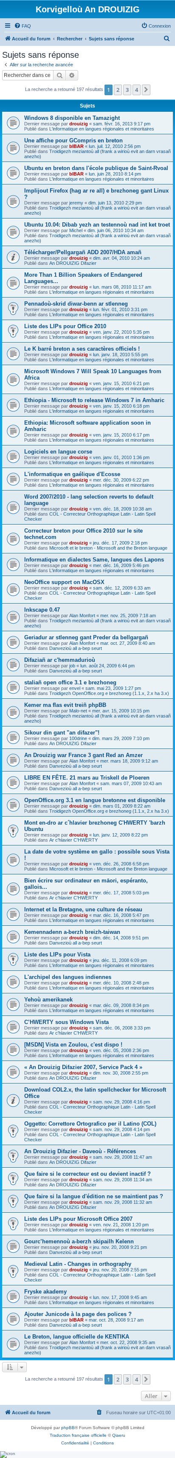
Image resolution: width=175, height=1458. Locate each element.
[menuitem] (22, 26)
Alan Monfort (82, 615)
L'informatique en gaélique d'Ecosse (72, 474)
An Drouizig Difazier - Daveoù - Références (80, 1151)
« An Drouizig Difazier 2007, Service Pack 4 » (83, 1067)
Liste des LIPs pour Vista (57, 954)
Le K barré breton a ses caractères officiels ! (82, 349)
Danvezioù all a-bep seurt (75, 648)
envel (74, 688)
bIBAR (76, 146)
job (72, 665)
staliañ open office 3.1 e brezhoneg (70, 682)
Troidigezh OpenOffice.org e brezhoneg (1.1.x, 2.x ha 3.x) (109, 693)
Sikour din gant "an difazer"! (61, 732)
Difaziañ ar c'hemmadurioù (59, 660)
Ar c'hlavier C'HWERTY (73, 839)
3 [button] (127, 90)
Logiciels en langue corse (58, 451)
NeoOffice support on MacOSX (64, 582)
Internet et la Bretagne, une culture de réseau (83, 909)
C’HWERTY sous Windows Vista (66, 1022)
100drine (78, 738)
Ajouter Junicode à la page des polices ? (78, 1314)
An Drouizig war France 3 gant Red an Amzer (83, 755)
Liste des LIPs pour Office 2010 (65, 326)
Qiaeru (118, 1435)
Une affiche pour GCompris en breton (73, 140)
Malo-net (78, 710)
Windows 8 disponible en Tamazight (72, 118)
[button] (146, 90)
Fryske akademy (45, 1291)
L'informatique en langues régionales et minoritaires (101, 128)
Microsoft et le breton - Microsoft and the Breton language (108, 547)
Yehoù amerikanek (48, 999)
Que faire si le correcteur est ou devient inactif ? (87, 1174)
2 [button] (117, 90)
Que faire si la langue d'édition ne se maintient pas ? (93, 1196)
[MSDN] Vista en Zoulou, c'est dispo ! (73, 1044)
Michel (75, 230)
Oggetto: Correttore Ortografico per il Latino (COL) (90, 1123)
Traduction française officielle (78, 1435)
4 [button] (136, 90)
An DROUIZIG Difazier (72, 263)
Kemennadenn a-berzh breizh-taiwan (72, 932)
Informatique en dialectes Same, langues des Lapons (94, 559)
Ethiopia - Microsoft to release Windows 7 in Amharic (94, 400)
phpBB (68, 1427)
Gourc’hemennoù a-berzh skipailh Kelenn (79, 1241)
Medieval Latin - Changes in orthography (77, 1264)
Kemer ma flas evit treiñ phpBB (65, 705)
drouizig (78, 123)
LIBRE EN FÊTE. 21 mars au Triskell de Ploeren (87, 777)
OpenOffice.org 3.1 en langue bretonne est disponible (94, 800)
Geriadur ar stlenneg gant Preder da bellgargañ (86, 637)
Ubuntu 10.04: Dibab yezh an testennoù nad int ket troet (97, 224)
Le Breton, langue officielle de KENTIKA (76, 1336)
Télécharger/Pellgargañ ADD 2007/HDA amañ (82, 252)
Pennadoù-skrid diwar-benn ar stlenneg (76, 304)
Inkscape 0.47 (42, 610)
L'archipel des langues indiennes (67, 977)
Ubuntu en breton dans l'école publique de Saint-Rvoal (96, 168)
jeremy (76, 202)
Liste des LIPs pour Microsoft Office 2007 (78, 1219)
